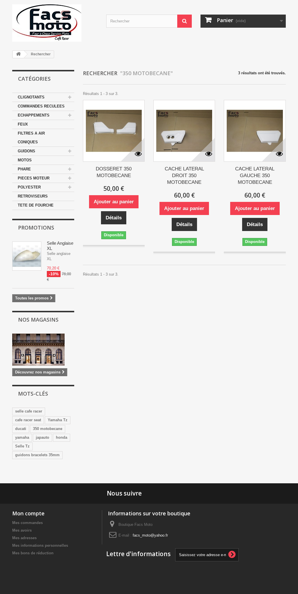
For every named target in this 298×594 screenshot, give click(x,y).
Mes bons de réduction (33, 553)
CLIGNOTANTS (31, 97)
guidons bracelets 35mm (37, 455)
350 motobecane (47, 428)
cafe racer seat (28, 420)
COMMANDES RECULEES (41, 106)
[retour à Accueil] (18, 54)
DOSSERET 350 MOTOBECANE (114, 172)
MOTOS (25, 160)
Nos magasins (38, 319)
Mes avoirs (22, 530)
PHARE (24, 169)
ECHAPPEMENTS (33, 115)
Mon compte (28, 513)
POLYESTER (29, 187)
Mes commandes (27, 523)
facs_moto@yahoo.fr (150, 535)
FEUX (23, 124)
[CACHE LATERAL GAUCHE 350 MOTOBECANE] (255, 131)
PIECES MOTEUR (33, 178)
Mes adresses (24, 538)
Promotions (36, 227)
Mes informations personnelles (40, 545)
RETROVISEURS (33, 196)
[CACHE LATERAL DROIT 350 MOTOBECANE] (184, 131)
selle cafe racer (28, 411)
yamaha (22, 437)
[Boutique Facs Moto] (54, 23)
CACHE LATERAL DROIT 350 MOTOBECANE (184, 175)
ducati (20, 428)
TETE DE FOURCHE (36, 205)
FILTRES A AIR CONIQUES (31, 137)
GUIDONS (26, 151)
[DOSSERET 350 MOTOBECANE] (114, 131)
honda (61, 437)
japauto (42, 437)
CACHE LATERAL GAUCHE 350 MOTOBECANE (254, 175)
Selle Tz (22, 446)
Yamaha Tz (58, 420)
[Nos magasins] (43, 350)
